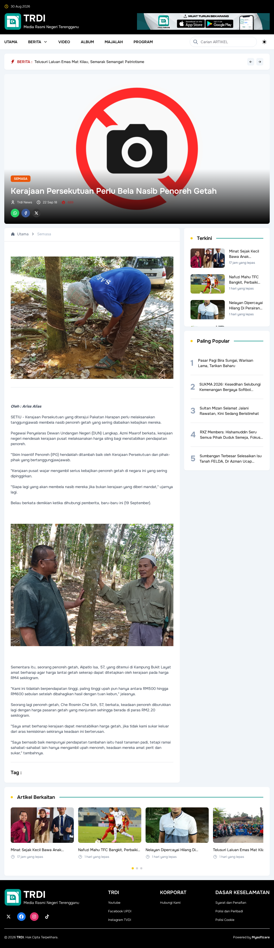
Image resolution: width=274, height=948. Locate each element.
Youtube (114, 903)
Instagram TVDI (119, 920)
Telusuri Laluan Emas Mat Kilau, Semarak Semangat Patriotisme (89, 61)
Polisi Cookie (224, 920)
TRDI (20, 937)
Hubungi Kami (170, 903)
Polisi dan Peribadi (229, 911)
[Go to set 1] (133, 868)
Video (64, 41)
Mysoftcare (261, 937)
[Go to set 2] (137, 868)
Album (87, 41)
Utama (10, 41)
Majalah (114, 41)
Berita (34, 41)
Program (143, 41)
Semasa (20, 179)
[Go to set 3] (141, 868)
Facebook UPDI (119, 911)
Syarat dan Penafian (230, 903)
